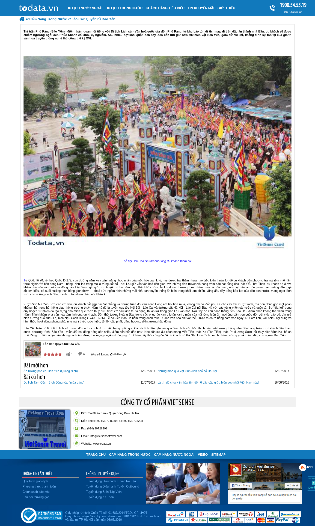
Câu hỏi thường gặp (36, 497)
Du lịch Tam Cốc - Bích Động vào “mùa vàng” (54, 382)
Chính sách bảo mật (36, 491)
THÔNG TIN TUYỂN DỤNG (102, 473)
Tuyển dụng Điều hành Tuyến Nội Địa (111, 481)
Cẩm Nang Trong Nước (130, 454)
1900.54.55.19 (293, 5)
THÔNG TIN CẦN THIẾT (37, 473)
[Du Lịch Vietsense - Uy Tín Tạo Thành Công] (183, 503)
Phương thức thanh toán (39, 486)
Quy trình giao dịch (35, 481)
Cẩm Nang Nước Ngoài (174, 454)
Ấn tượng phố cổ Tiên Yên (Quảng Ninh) (51, 371)
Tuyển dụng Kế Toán (100, 497)
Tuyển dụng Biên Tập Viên (104, 491)
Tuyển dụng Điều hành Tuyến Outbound (112, 486)
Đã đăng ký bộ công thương (41, 514)
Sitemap (218, 454)
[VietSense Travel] (22, 19)
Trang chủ (96, 454)
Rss (302, 467)
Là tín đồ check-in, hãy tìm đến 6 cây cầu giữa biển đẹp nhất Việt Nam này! (208, 382)
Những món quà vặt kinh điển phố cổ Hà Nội (187, 371)
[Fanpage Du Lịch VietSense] (265, 503)
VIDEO (203, 454)
